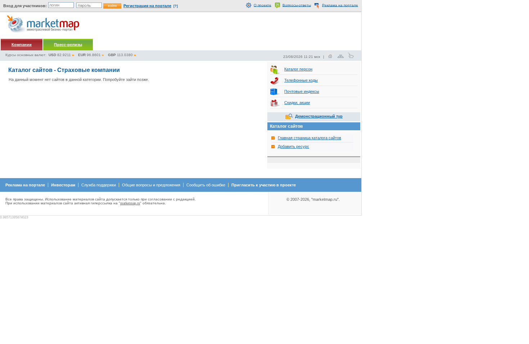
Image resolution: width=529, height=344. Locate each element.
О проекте (262, 5)
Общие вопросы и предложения (151, 185)
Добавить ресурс (293, 146)
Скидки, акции (297, 102)
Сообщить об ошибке (205, 185)
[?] (175, 6)
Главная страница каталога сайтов (309, 138)
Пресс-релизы (68, 44)
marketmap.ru (130, 203)
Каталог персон (298, 69)
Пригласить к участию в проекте (263, 185)
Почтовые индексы (301, 91)
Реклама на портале (340, 5)
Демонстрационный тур (319, 116)
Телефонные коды (301, 80)
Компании (22, 44)
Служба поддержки (98, 185)
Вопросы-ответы (296, 5)
